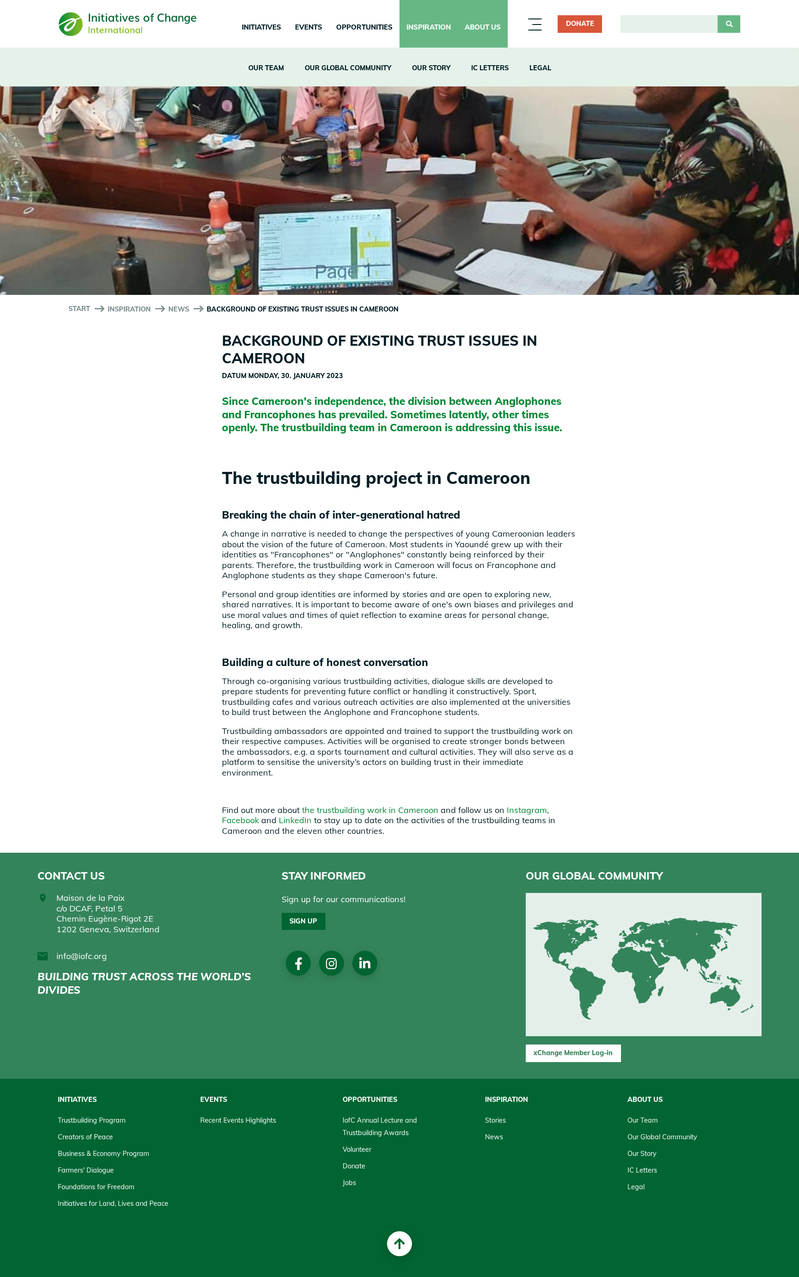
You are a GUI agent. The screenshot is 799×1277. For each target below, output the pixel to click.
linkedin (365, 963)
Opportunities (364, 27)
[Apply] (729, 24)
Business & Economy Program (103, 1153)
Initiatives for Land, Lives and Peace (113, 1203)
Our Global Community (348, 68)
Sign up (303, 921)
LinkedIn (295, 820)
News (178, 309)
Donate (580, 23)
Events (308, 27)
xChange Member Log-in (573, 1053)
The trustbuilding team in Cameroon (351, 427)
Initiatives (261, 27)
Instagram (527, 810)
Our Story (431, 68)
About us (483, 27)
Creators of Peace (85, 1137)
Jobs (349, 1183)
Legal (540, 68)
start (79, 309)
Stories (495, 1120)
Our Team (266, 68)
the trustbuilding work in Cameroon (370, 810)
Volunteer (357, 1149)
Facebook (240, 820)
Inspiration (428, 27)
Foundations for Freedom (96, 1187)
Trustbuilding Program (92, 1120)
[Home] (128, 24)
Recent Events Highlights (238, 1120)
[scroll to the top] (399, 1243)
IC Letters (490, 68)
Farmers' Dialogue (86, 1170)
